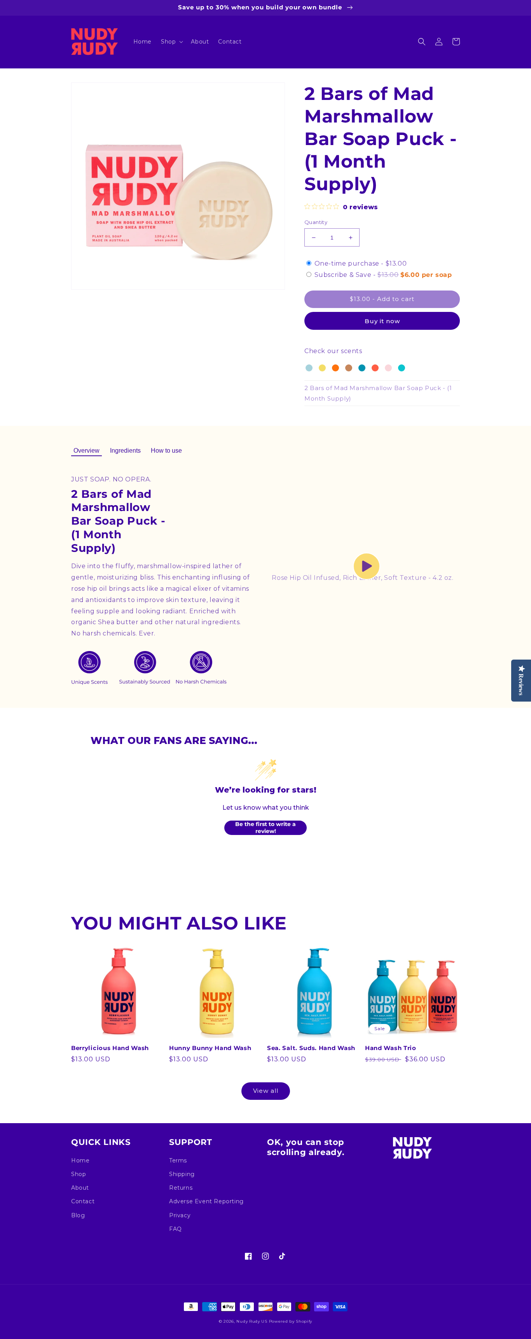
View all (265, 1090)
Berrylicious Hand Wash (110, 1048)
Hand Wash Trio (390, 1048)
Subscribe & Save (383, 274)
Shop (78, 1174)
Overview (86, 450)
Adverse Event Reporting (206, 1201)
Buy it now (382, 321)
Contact (82, 1201)
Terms (178, 1160)
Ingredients (125, 450)
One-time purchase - (360, 263)
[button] (171, 41)
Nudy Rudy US (251, 1321)
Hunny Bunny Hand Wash (210, 1048)
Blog (78, 1215)
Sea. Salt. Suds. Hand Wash (311, 1048)
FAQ (175, 1228)
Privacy (179, 1215)
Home (80, 1160)
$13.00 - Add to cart (382, 299)
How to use (166, 450)
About (80, 1187)
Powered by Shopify (291, 1321)
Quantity (315, 222)
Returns (180, 1187)
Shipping (182, 1174)
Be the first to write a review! (265, 828)
